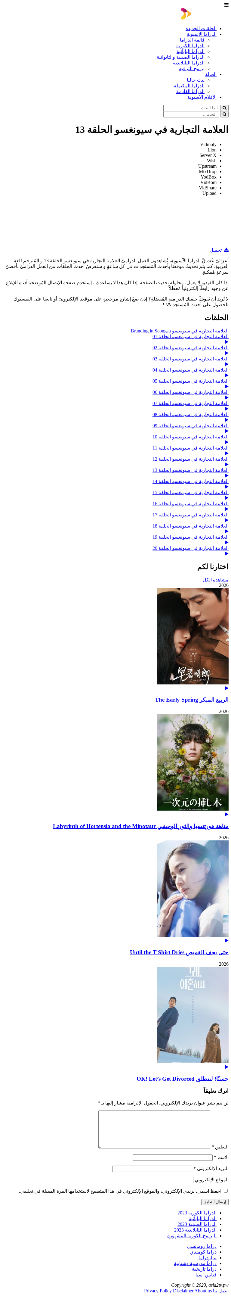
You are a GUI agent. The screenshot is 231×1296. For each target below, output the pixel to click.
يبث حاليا (196, 80)
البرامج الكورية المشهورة (192, 1235)
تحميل (217, 250)
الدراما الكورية (190, 45)
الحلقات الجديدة (201, 28)
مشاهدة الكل (216, 579)
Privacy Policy (158, 1290)
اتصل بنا (221, 1290)
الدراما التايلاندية (189, 62)
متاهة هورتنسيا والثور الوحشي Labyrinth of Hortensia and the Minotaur (141, 826)
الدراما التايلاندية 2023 (195, 1229)
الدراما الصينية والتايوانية (181, 57)
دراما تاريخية (204, 1269)
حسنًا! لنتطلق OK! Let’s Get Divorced (183, 1079)
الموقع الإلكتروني (212, 1179)
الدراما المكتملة (189, 85)
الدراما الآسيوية (202, 34)
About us (203, 1290)
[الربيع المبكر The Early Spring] (115, 639)
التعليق (220, 1146)
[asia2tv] (205, 17)
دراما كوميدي (203, 1251)
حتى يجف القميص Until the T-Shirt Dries (179, 952)
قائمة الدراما (192, 39)
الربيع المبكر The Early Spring (192, 699)
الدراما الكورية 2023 (197, 1212)
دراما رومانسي (202, 1246)
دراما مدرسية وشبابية (195, 1263)
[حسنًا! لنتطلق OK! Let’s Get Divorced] (115, 1018)
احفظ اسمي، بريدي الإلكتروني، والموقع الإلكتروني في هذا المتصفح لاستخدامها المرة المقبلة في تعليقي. (120, 1191)
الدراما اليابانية (191, 51)
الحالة (211, 74)
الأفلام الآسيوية (202, 97)
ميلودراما (208, 1257)
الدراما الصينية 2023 (197, 1224)
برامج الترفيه (192, 68)
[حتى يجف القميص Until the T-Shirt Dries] (115, 891)
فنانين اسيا (206, 1274)
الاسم (221, 1157)
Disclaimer (183, 1290)
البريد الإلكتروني (211, 1168)
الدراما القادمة (190, 91)
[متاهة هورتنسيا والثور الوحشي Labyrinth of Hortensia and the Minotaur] (115, 765)
